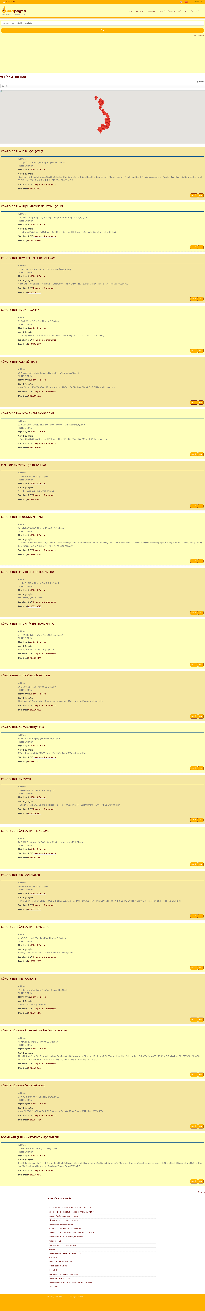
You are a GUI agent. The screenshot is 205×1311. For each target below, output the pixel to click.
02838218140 (34, 762)
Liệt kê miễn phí (196, 11)
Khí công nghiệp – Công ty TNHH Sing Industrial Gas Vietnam (72, 1233)
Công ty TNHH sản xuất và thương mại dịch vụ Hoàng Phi (70, 1282)
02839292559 (34, 961)
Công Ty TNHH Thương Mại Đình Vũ (62, 1224)
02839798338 (34, 710)
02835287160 (34, 292)
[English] (181, 2)
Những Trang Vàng (135, 11)
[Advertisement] (102, 55)
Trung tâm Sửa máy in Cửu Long (61, 1262)
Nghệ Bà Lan (53, 1257)
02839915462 (34, 1013)
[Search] (4, 2)
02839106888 (34, 396)
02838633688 (34, 1068)
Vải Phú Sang (53, 1287)
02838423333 (34, 189)
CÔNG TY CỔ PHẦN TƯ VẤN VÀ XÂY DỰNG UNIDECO (66, 1237)
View (200, 195)
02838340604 (34, 500)
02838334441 (34, 658)
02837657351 (34, 858)
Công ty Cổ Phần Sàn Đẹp (58, 1266)
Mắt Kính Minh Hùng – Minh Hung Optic (64, 1220)
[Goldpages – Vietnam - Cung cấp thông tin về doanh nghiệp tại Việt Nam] (14, 11)
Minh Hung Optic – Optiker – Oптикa (62, 1245)
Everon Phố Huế (55, 1241)
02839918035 (34, 555)
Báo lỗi (193, 195)
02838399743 (34, 909)
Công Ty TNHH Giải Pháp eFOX (59, 1278)
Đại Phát (52, 1249)
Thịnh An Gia (53, 1270)
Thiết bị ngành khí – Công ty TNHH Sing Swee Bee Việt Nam (70, 1208)
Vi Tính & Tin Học (38, 170)
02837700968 (34, 448)
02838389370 (34, 1175)
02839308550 (34, 344)
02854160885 (34, 241)
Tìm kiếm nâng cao (167, 11)
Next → (201, 1192)
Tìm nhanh (151, 11)
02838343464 (34, 813)
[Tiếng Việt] (186, 2)
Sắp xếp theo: (200, 82)
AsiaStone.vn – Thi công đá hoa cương (63, 1274)
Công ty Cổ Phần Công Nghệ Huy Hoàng (64, 1216)
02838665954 (34, 1120)
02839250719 (34, 606)
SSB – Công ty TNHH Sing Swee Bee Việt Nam (65, 1228)
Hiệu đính (182, 11)
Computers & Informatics (44, 185)
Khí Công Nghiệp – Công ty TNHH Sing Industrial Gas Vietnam (72, 1212)
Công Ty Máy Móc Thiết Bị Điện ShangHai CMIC (66, 1253)
